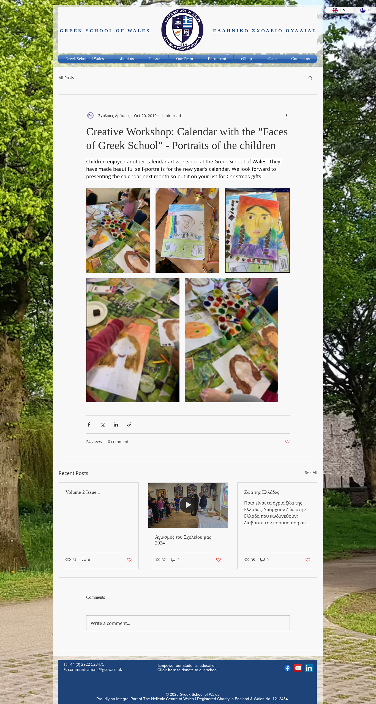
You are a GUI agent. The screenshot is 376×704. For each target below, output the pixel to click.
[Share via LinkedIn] (115, 424)
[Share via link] (129, 424)
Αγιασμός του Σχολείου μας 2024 (183, 540)
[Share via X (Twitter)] (102, 424)
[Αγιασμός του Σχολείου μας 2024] (188, 505)
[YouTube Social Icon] (298, 668)
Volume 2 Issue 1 (83, 492)
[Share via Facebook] (88, 424)
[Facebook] (287, 668)
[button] (310, 77)
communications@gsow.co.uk (95, 669)
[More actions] (286, 115)
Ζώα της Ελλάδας (261, 492)
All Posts (66, 77)
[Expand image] (118, 230)
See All (311, 472)
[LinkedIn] (309, 668)
